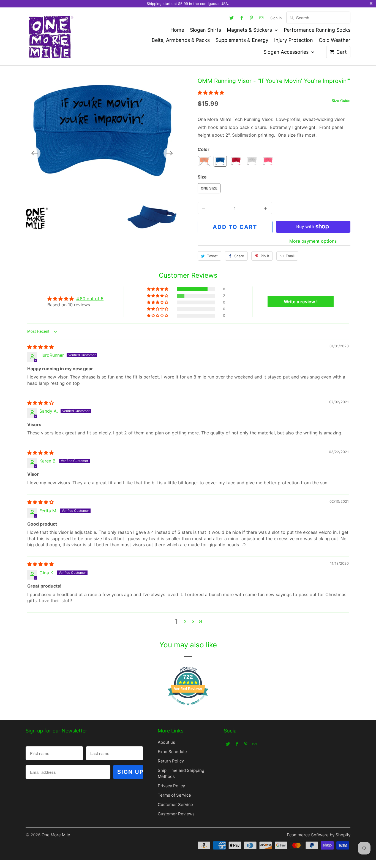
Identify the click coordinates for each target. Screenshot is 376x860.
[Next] (170, 153)
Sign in (276, 18)
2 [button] (185, 621)
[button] (211, 92)
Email (290, 256)
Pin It (265, 256)
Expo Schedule (172, 751)
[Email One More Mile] (261, 17)
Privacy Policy (171, 785)
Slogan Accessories (286, 52)
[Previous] (34, 153)
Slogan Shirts (205, 30)
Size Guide (341, 100)
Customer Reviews (176, 813)
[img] (40, 347)
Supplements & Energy (242, 40)
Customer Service (175, 804)
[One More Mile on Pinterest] (251, 17)
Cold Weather (334, 40)
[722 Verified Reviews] (188, 708)
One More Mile (56, 834)
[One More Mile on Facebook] (241, 17)
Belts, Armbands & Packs (181, 40)
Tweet (212, 256)
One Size (209, 188)
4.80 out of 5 (89, 298)
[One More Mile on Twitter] (231, 17)
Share (239, 256)
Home (177, 30)
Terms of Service (174, 795)
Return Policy (171, 761)
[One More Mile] (50, 36)
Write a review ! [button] (301, 301)
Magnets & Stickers (250, 30)
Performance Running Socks (317, 30)
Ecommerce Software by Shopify (318, 834)
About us (166, 742)
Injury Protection (293, 40)
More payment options (313, 241)
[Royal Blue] (102, 153)
